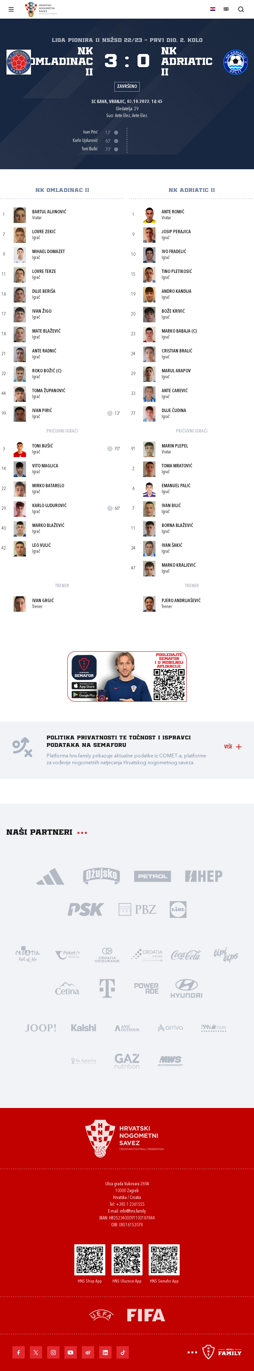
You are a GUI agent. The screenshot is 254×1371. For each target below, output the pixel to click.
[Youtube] (70, 1352)
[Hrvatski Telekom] (107, 987)
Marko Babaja (176, 331)
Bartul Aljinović (49, 212)
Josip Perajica (176, 232)
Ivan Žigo (41, 311)
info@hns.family (133, 1211)
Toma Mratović (177, 466)
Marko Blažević (48, 526)
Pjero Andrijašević (181, 601)
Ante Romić (173, 212)
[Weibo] (88, 1352)
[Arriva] (170, 1027)
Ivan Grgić (43, 601)
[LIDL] (178, 908)
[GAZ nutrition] (127, 1060)
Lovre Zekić (44, 232)
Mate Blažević (46, 331)
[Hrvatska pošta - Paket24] (67, 954)
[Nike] (50, 875)
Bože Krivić (173, 311)
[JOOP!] (40, 1027)
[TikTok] (122, 1352)
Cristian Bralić (177, 351)
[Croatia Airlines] (147, 954)
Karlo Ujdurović (49, 506)
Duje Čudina (174, 411)
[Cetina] (67, 987)
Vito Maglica (45, 466)
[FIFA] (146, 1314)
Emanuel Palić (176, 486)
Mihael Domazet (48, 252)
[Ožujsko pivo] (101, 875)
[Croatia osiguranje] (107, 954)
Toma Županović (48, 391)
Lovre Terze (44, 272)
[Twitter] (36, 1352)
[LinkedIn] (105, 1352)
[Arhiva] (241, 9)
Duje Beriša (43, 291)
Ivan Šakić (172, 545)
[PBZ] (137, 908)
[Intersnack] (226, 954)
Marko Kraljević (179, 565)
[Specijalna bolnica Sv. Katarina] (83, 1060)
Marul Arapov (176, 371)
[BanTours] (213, 1027)
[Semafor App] (127, 700)
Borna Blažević (177, 526)
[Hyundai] (186, 987)
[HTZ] (28, 954)
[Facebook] (18, 1352)
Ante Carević (175, 391)
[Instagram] (53, 1352)
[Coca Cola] (186, 954)
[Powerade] (147, 987)
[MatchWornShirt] (170, 1060)
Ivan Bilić (171, 506)
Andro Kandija (176, 291)
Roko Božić (43, 371)
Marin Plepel (175, 446)
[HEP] (203, 875)
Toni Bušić (42, 446)
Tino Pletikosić (177, 272)
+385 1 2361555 (130, 1204)
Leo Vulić (41, 545)
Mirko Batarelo (48, 486)
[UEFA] (101, 1314)
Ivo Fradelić (174, 252)
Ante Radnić (44, 351)
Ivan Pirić (42, 411)
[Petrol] (152, 875)
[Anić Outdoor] (127, 1027)
